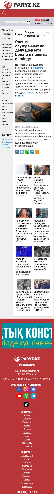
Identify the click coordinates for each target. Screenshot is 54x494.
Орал (27, 436)
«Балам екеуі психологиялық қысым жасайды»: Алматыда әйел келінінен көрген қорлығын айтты (24, 231)
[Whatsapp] (27, 152)
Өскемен (27, 473)
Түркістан (27, 462)
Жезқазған (27, 486)
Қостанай (27, 446)
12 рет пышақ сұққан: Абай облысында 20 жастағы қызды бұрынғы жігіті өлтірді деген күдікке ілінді (24, 301)
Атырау (27, 432)
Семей (27, 479)
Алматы (27, 419)
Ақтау (27, 459)
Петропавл (27, 469)
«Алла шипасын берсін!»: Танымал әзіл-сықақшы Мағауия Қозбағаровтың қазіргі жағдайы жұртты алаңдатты (42, 190)
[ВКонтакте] (17, 152)
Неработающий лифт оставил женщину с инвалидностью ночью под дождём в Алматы (23, 186)
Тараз (27, 439)
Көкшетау (27, 422)
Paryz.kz (30, 92)
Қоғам (18, 34)
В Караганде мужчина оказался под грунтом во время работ (41, 264)
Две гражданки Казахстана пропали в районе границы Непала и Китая (5, 79)
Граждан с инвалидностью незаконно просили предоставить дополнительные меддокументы (5, 48)
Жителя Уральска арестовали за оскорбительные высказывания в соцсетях (23, 267)
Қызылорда (27, 455)
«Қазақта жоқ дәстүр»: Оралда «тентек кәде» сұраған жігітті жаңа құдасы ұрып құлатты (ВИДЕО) (41, 301)
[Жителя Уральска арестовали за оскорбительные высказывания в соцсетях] (24, 251)
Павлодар (27, 466)
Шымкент (27, 476)
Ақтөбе (27, 426)
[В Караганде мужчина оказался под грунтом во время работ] (42, 251)
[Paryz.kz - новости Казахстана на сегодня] (22, 5)
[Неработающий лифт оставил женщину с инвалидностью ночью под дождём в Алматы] (24, 170)
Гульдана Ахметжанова (31, 34)
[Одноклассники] (37, 152)
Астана (27, 415)
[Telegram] (32, 152)
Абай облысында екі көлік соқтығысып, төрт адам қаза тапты (5, 112)
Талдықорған (27, 483)
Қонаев (27, 429)
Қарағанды (27, 443)
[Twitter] (22, 152)
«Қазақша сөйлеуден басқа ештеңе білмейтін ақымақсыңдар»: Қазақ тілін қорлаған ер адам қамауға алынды (42, 231)
